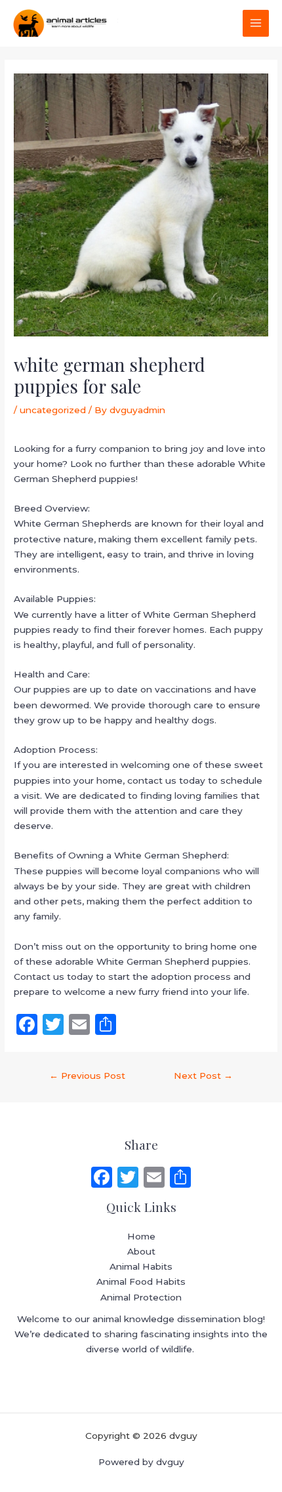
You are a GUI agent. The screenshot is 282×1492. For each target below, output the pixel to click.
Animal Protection (141, 1297)
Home (141, 1236)
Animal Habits (141, 1266)
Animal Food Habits (141, 1281)
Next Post (203, 1075)
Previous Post (87, 1075)
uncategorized (53, 410)
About (141, 1251)
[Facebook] (102, 1179)
